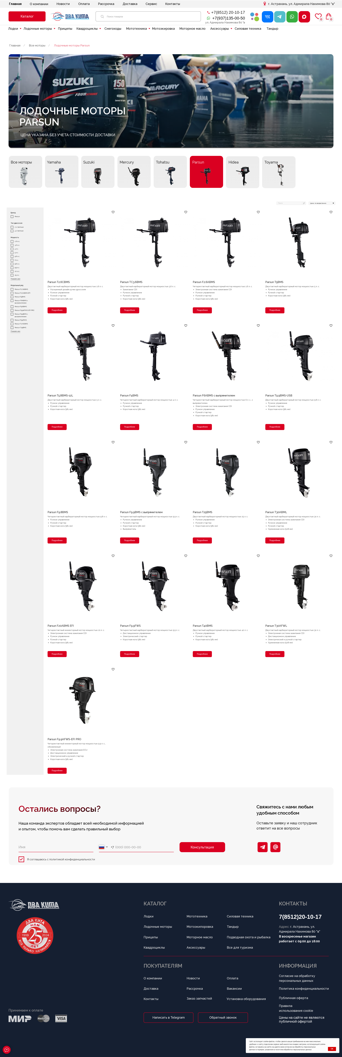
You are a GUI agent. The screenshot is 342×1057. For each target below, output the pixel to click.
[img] (254, 16)
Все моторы (37, 45)
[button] (27, 16)
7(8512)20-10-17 (300, 917)
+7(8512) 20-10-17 (228, 12)
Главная (14, 45)
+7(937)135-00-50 (228, 18)
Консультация (202, 847)
